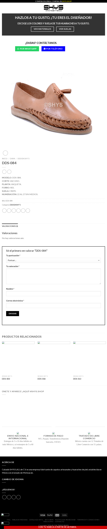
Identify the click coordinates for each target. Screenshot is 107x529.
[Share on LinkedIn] (28, 210)
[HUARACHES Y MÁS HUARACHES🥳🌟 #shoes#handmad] (12, 403)
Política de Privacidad (65, 520)
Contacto (59, 521)
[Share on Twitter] (14, 210)
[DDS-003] (18, 357)
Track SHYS (48, 521)
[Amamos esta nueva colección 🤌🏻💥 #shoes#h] (73, 403)
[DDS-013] (89, 357)
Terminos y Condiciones (88, 520)
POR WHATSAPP (28, 49)
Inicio (4, 159)
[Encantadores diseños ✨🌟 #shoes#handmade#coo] (53, 403)
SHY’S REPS (49, 520)
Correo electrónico (15, 301)
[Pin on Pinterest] (23, 210)
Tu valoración (12, 266)
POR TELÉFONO (54, 49)
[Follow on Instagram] (9, 497)
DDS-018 (41, 379)
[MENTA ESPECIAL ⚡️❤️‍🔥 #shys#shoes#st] (33, 415)
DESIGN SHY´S (23, 159)
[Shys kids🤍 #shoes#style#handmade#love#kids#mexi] (73, 415)
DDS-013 (77, 379)
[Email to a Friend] (18, 210)
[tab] (10, 226)
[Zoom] (5, 153)
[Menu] (3, 8)
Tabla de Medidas (20, 520)
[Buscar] (104, 7)
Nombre (10, 289)
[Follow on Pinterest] (18, 497)
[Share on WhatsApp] (4, 210)
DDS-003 (6, 379)
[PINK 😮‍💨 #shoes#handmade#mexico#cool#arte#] (94, 415)
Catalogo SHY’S (36, 520)
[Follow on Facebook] (4, 497)
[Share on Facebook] (9, 210)
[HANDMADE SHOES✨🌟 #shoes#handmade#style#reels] (33, 403)
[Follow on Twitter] (14, 497)
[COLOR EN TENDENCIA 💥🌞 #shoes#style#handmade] (12, 415)
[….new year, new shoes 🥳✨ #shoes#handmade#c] (53, 415)
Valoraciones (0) (10, 226)
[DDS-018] (54, 357)
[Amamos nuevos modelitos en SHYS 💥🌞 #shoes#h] (94, 403)
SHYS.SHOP (67, 1)
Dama (12, 159)
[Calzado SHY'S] (54, 8)
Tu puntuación (13, 255)
